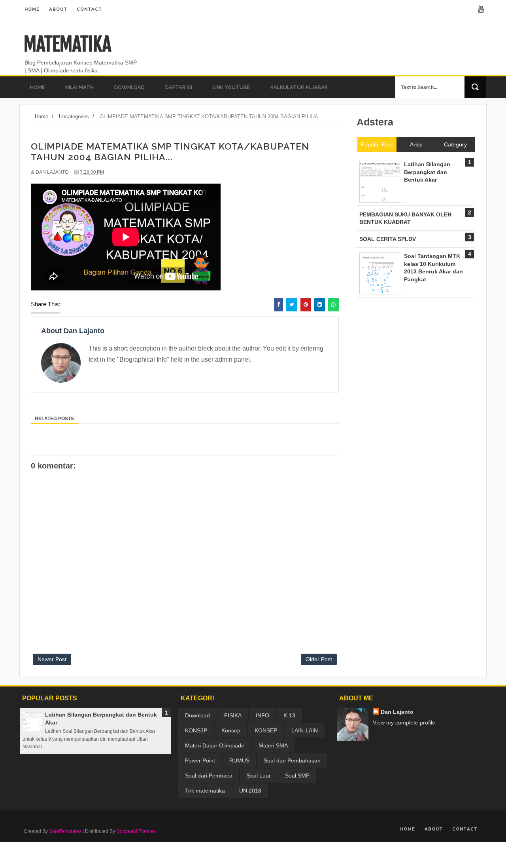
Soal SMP (297, 775)
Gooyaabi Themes (136, 831)
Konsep (230, 730)
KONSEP (266, 730)
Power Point (200, 760)
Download (197, 715)
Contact (89, 9)
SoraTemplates (65, 831)
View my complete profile (404, 722)
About (58, 9)
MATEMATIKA (67, 44)
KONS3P (196, 730)
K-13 (289, 715)
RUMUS (239, 760)
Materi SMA (273, 745)
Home (32, 9)
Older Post (319, 659)
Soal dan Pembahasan (292, 760)
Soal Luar (259, 775)
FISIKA (233, 715)
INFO (262, 715)
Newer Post (52, 659)
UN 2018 (250, 790)
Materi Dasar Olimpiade (214, 745)
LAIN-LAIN (304, 730)
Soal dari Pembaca (208, 775)
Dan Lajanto (397, 712)
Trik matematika (205, 790)
